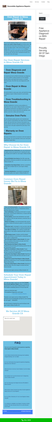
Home (31, 1)
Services (37, 1)
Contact (43, 1)
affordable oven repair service (17, 49)
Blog (48, 1)
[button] (18, 356)
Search (40, 13)
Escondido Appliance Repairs (18, 6)
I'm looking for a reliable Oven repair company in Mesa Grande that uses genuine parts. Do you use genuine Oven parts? (17, 405)
